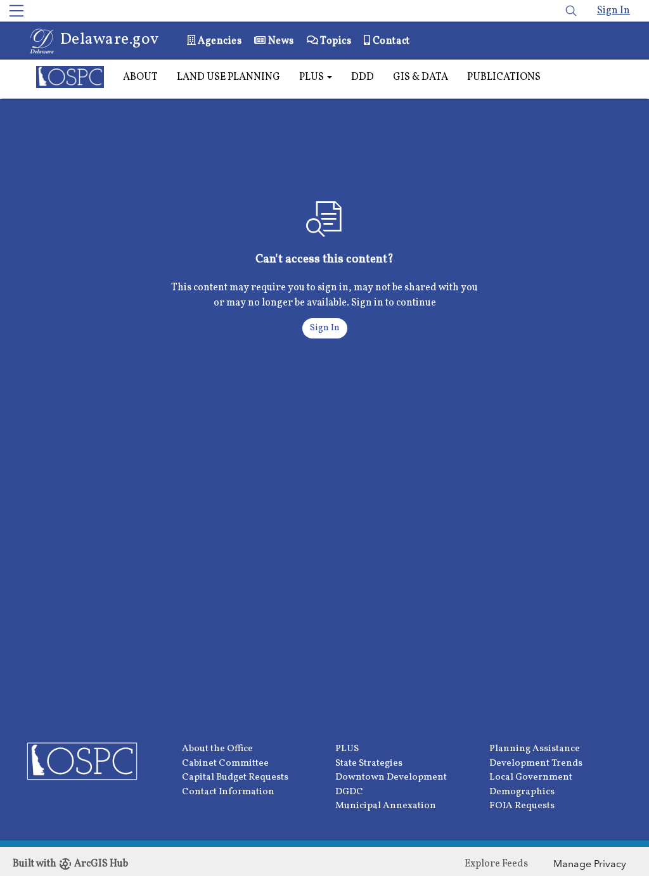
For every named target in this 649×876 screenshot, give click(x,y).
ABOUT (140, 77)
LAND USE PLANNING (228, 77)
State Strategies (368, 763)
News (280, 41)
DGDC (349, 792)
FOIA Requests (522, 806)
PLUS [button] (312, 77)
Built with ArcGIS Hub (70, 864)
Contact (389, 41)
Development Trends (535, 763)
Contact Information (228, 792)
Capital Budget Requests (235, 777)
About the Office (217, 749)
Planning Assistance (534, 749)
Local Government (530, 777)
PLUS (347, 749)
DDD (362, 77)
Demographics (522, 792)
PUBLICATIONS (504, 77)
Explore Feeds (496, 864)
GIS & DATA (420, 77)
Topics (335, 41)
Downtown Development (391, 777)
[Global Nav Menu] (16, 11)
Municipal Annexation (385, 806)
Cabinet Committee (225, 763)
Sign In (613, 11)
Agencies (219, 41)
